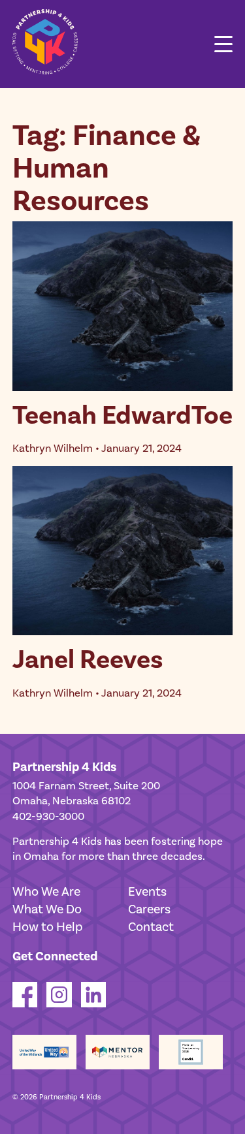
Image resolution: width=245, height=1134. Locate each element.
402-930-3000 (48, 817)
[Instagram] (59, 1004)
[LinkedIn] (93, 1004)
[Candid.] (191, 1052)
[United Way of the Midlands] (44, 1052)
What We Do (47, 909)
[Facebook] (25, 1004)
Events (147, 892)
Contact (151, 927)
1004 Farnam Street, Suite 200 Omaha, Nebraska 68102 (86, 794)
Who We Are (46, 892)
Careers (149, 909)
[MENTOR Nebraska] (118, 1052)
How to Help (47, 927)
